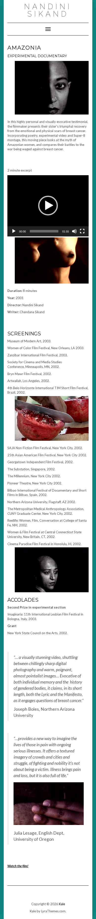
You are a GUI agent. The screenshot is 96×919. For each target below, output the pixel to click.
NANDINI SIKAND (48, 10)
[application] (48, 205)
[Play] (13, 231)
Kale (62, 904)
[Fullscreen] (82, 231)
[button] (48, 205)
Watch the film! (17, 866)
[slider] (44, 231)
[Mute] (74, 231)
